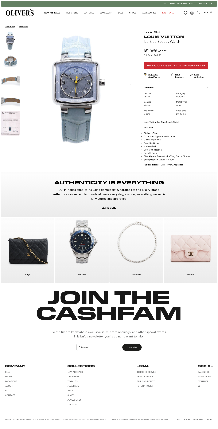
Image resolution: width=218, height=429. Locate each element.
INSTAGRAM (204, 377)
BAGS (120, 13)
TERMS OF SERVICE (146, 372)
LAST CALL (168, 13)
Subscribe (132, 347)
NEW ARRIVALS (52, 13)
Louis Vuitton (164, 36)
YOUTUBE (203, 382)
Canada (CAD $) (204, 3)
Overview (149, 88)
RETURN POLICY (145, 386)
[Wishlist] (185, 13)
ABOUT (192, 3)
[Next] (139, 3)
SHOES (132, 13)
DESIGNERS (72, 13)
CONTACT (10, 395)
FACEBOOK (204, 372)
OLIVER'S (15, 419)
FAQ (7, 391)
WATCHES (89, 13)
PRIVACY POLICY (145, 377)
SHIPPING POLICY (146, 382)
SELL (165, 3)
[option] (78, 87)
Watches (23, 27)
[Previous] (78, 3)
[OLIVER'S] (19, 12)
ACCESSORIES (149, 13)
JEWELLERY (106, 13)
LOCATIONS (182, 3)
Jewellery (10, 27)
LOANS (172, 3)
